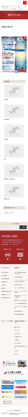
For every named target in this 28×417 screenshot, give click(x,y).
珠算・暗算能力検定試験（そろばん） (20, 273)
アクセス (17, 330)
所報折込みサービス (5, 294)
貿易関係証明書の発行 (6, 291)
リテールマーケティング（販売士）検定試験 (20, 281)
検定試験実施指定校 (19, 314)
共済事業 (3, 285)
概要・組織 (17, 327)
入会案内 (17, 340)
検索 (24, 227)
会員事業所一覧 (18, 336)
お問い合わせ (20, 249)
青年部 (16, 350)
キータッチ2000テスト (20, 287)
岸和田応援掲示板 (5, 297)
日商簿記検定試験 (19, 277)
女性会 (16, 354)
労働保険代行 (4, 282)
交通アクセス (8, 249)
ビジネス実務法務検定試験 (21, 303)
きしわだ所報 (15, 223)
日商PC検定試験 (18, 284)
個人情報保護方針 (17, 410)
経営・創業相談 (4, 272)
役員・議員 (17, 333)
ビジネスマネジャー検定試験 (21, 307)
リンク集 (9, 410)
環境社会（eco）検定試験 (20, 300)
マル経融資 (3, 275)
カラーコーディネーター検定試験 (21, 292)
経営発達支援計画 (5, 278)
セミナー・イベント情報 (7, 321)
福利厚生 (3, 288)
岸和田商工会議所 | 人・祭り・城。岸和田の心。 (7, 3)
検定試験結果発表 (19, 311)
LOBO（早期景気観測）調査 (20, 347)
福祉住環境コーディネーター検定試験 (21, 296)
